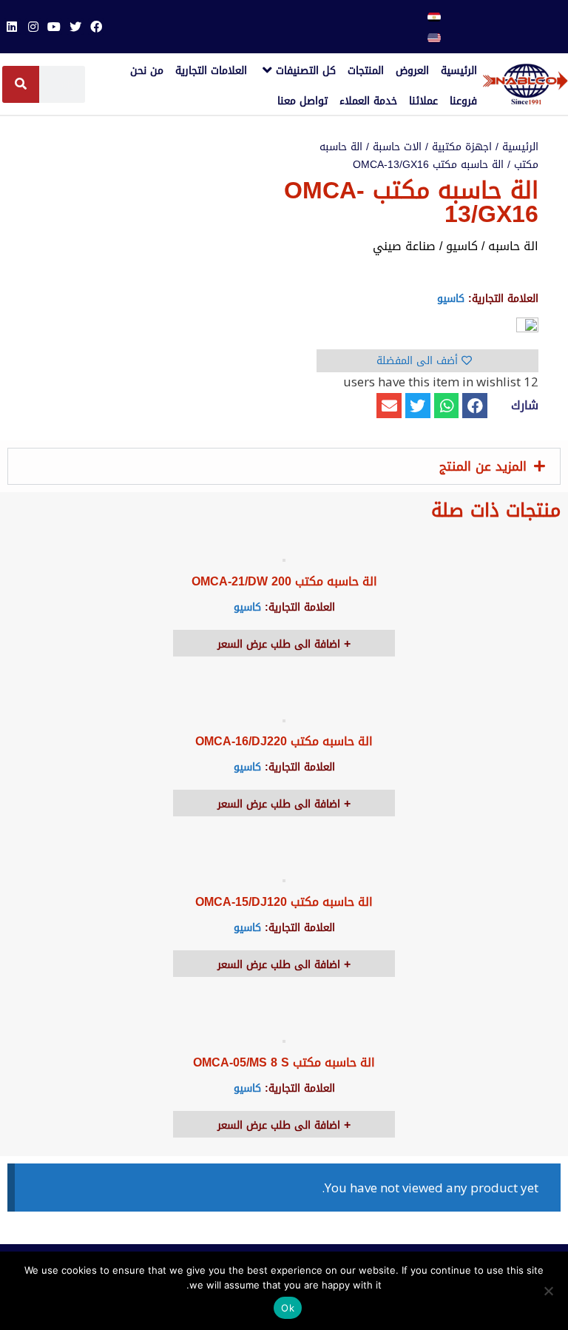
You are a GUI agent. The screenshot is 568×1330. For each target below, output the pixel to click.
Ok (287, 1308)
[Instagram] (33, 27)
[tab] (284, 466)
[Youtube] (54, 27)
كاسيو (450, 299)
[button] (474, 405)
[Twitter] (75, 27)
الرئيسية (520, 147)
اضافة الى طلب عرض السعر (280, 644)
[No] (549, 1290)
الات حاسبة (397, 147)
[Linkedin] (12, 27)
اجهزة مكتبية (462, 147)
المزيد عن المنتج (483, 466)
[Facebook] (96, 27)
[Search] (20, 84)
